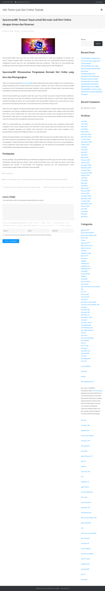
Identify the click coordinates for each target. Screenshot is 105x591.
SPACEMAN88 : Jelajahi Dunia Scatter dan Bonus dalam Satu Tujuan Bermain (90, 60)
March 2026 (85, 132)
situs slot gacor (97, 390)
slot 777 (83, 292)
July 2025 (84, 147)
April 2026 (84, 129)
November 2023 (86, 198)
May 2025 (84, 152)
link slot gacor (85, 538)
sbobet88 (84, 279)
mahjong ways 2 (86, 268)
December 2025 (86, 134)
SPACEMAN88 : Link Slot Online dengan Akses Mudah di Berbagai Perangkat (91, 91)
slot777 (83, 343)
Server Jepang (85, 281)
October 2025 (85, 139)
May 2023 (84, 214)
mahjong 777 (85, 482)
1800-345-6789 (8, 2)
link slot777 (84, 256)
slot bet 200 (85, 294)
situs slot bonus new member (90, 286)
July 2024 (84, 178)
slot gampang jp (86, 325)
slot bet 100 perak (87, 492)
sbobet (83, 276)
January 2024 (85, 193)
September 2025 (86, 142)
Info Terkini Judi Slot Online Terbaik (49, 588)
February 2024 (85, 191)
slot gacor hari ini (86, 322)
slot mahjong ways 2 (87, 330)
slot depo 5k (85, 543)
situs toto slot (85, 471)
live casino (84, 258)
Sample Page (99, 2)
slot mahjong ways (87, 327)
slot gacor (84, 320)
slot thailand (85, 340)
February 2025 (85, 160)
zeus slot (84, 361)
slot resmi (84, 335)
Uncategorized (9, 173)
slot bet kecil (85, 297)
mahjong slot (85, 263)
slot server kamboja (87, 338)
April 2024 (84, 185)
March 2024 (85, 188)
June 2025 (84, 149)
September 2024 (86, 173)
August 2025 (85, 144)
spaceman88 (63, 179)
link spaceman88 (27, 83)
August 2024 (85, 175)
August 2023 (85, 206)
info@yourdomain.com (23, 2)
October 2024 (85, 170)
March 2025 (85, 157)
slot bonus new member (88, 302)
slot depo (84, 307)
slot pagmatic (85, 446)
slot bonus (84, 299)
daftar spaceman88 (23, 179)
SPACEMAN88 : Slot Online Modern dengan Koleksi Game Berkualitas (90, 68)
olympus (83, 466)
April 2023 (84, 216)
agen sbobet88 (86, 523)
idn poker (84, 371)
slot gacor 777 (85, 441)
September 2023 (86, 203)
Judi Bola (84, 250)
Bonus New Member (87, 232)
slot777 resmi (85, 559)
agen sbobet (85, 487)
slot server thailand (87, 554)
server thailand (86, 366)
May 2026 (84, 126)
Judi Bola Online (86, 253)
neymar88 (84, 271)
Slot (82, 289)
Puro (67, 588)
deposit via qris (86, 248)
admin (18, 31)
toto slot (84, 356)
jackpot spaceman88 (35, 179)
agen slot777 (85, 230)
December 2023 (86, 196)
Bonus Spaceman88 (10, 179)
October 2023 (85, 201)
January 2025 (85, 162)
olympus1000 (85, 274)
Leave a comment (28, 31)
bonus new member (87, 435)
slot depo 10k (85, 309)
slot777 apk (84, 345)
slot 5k (83, 574)
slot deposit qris (86, 512)
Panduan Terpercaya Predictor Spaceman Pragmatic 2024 (22, 187)
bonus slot (84, 238)
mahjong (83, 261)
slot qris (83, 333)
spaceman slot (85, 351)
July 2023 (84, 209)
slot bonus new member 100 (90, 304)
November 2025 (86, 137)
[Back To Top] (99, 586)
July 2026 (84, 121)
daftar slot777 (85, 243)
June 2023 (84, 211)
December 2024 (86, 165)
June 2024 (84, 180)
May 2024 (84, 183)
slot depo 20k (85, 312)
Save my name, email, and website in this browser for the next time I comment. (28, 235)
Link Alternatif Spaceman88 (50, 179)
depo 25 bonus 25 (86, 245)
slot (82, 476)
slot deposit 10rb (86, 317)
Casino (83, 240)
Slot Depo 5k (85, 315)
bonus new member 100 (88, 235)
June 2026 (84, 124)
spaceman (84, 348)
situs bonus (84, 284)
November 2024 (86, 167)
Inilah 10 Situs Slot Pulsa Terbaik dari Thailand (58, 187)
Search (83, 39)
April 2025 (84, 155)
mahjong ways (85, 266)
